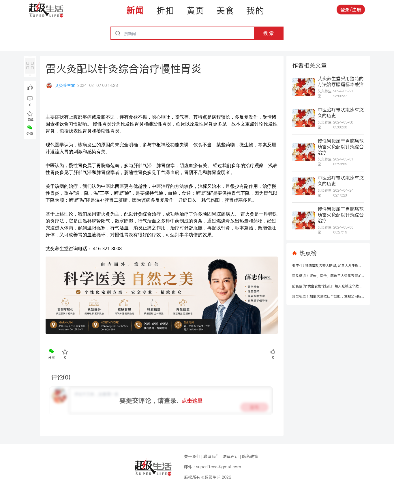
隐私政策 (250, 456)
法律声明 (231, 456)
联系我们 (211, 456)
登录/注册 (350, 9)
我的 (255, 10)
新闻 (135, 10)
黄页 (195, 10)
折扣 (165, 10)
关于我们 (192, 456)
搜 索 (268, 33)
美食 (225, 10)
